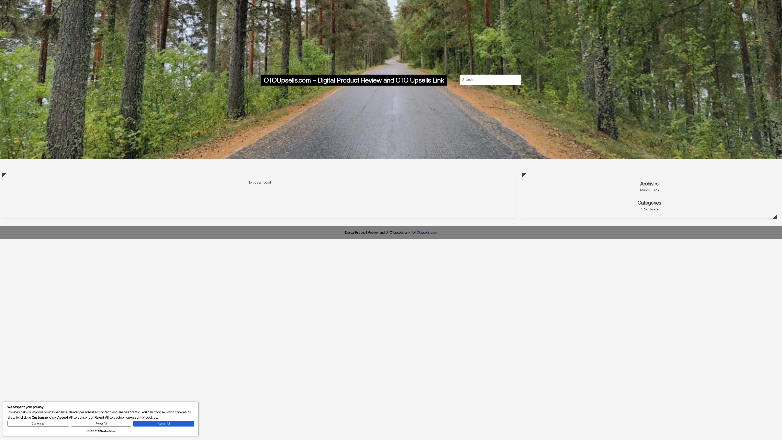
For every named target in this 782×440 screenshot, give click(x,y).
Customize (38, 423)
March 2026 (649, 190)
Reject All (101, 423)
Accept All (164, 423)
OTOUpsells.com (424, 232)
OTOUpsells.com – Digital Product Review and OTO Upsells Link (354, 80)
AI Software (649, 209)
